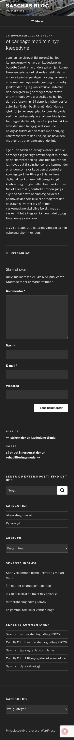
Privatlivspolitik (15, 730)
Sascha (47, 35)
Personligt (20, 253)
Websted (12, 386)
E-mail (11, 365)
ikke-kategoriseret (19, 515)
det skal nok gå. (30, 666)
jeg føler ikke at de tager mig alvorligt (31, 594)
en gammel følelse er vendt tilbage (30, 610)
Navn (10, 345)
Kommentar (15, 291)
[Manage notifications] (65, 731)
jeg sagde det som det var (38, 650)
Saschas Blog (27, 6)
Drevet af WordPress (41, 730)
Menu (39, 21)
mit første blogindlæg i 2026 (26, 602)
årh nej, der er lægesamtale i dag (28, 586)
